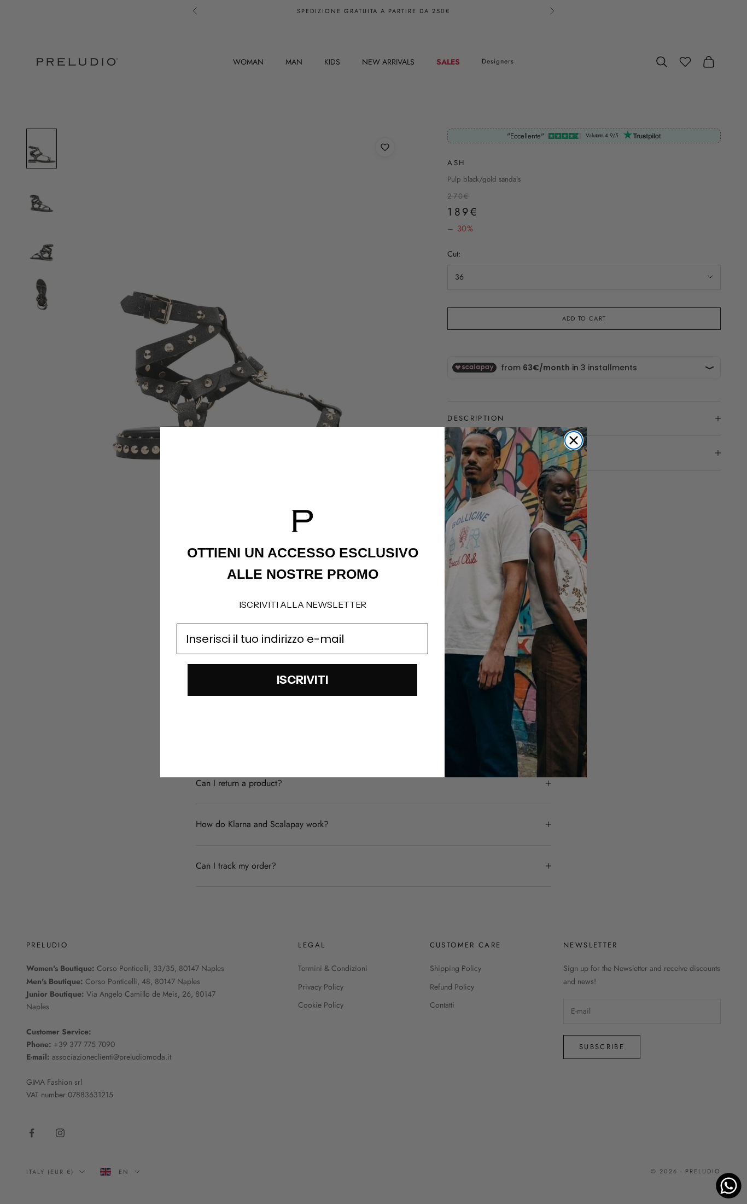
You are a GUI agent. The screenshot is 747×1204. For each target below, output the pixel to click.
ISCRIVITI (302, 680)
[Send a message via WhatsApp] (729, 1186)
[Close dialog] (573, 440)
